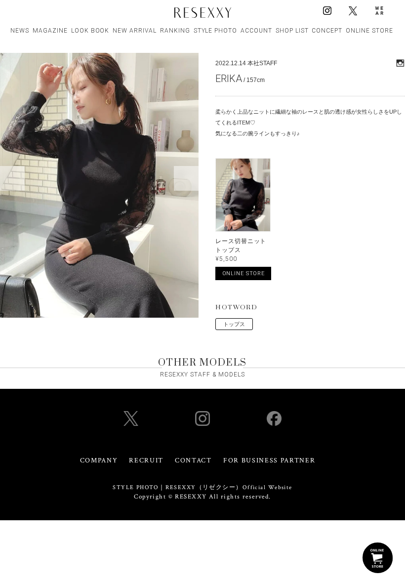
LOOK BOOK (90, 30)
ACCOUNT (256, 30)
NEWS (19, 30)
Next (186, 178)
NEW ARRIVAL (135, 30)
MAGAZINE (50, 30)
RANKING (175, 30)
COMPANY (99, 460)
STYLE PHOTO (216, 30)
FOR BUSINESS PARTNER (269, 460)
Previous (12, 178)
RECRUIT (146, 460)
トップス (234, 324)
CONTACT (193, 460)
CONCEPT (327, 30)
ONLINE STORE (369, 30)
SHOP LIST (292, 30)
